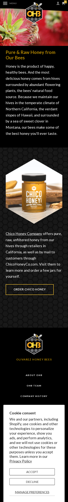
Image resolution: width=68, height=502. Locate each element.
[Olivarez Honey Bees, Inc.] (34, 13)
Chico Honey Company (24, 233)
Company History (34, 396)
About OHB (34, 375)
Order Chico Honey (30, 289)
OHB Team (34, 385)
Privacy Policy (20, 461)
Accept (32, 472)
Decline (32, 481)
